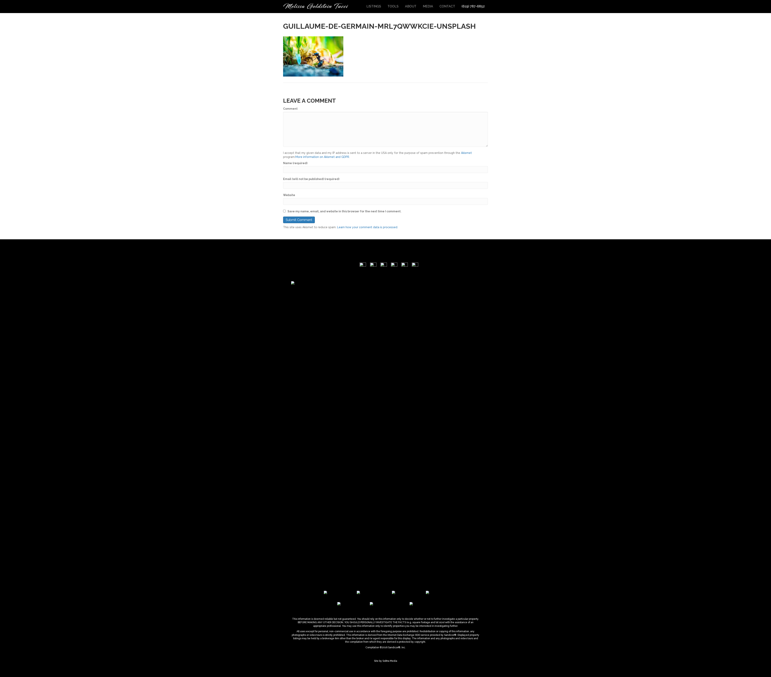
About (410, 6)
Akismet (466, 152)
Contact (447, 6)
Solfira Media (389, 661)
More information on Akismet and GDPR (322, 157)
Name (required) (295, 163)
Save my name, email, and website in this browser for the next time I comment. (344, 211)
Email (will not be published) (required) (311, 179)
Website (289, 195)
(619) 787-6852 (473, 6)
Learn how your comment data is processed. (367, 227)
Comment (290, 108)
